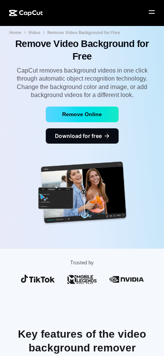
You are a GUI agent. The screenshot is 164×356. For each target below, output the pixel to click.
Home (15, 32)
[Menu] (151, 12)
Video (34, 32)
